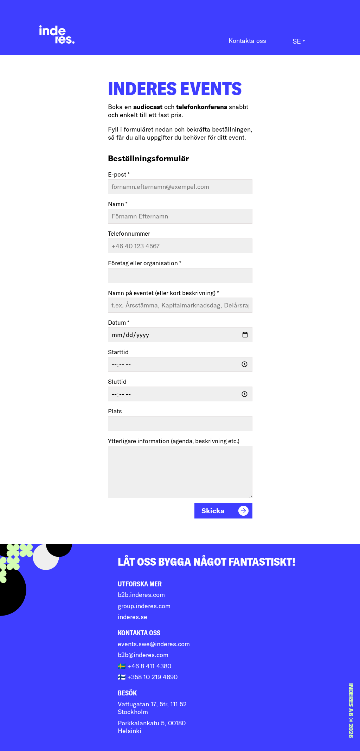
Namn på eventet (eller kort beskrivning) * (163, 293)
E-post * (119, 174)
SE (299, 41)
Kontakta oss (247, 41)
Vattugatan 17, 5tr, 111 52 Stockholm (152, 708)
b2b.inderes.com (141, 595)
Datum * (118, 322)
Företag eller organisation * (144, 263)
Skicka (212, 510)
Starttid (118, 352)
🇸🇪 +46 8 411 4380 (144, 666)
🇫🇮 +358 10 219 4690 (148, 677)
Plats (115, 411)
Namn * (118, 204)
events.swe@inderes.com (154, 644)
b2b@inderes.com (143, 655)
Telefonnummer (129, 233)
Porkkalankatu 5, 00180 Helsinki (152, 727)
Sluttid (117, 381)
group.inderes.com (144, 606)
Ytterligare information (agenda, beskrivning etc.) (173, 441)
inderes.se (132, 617)
